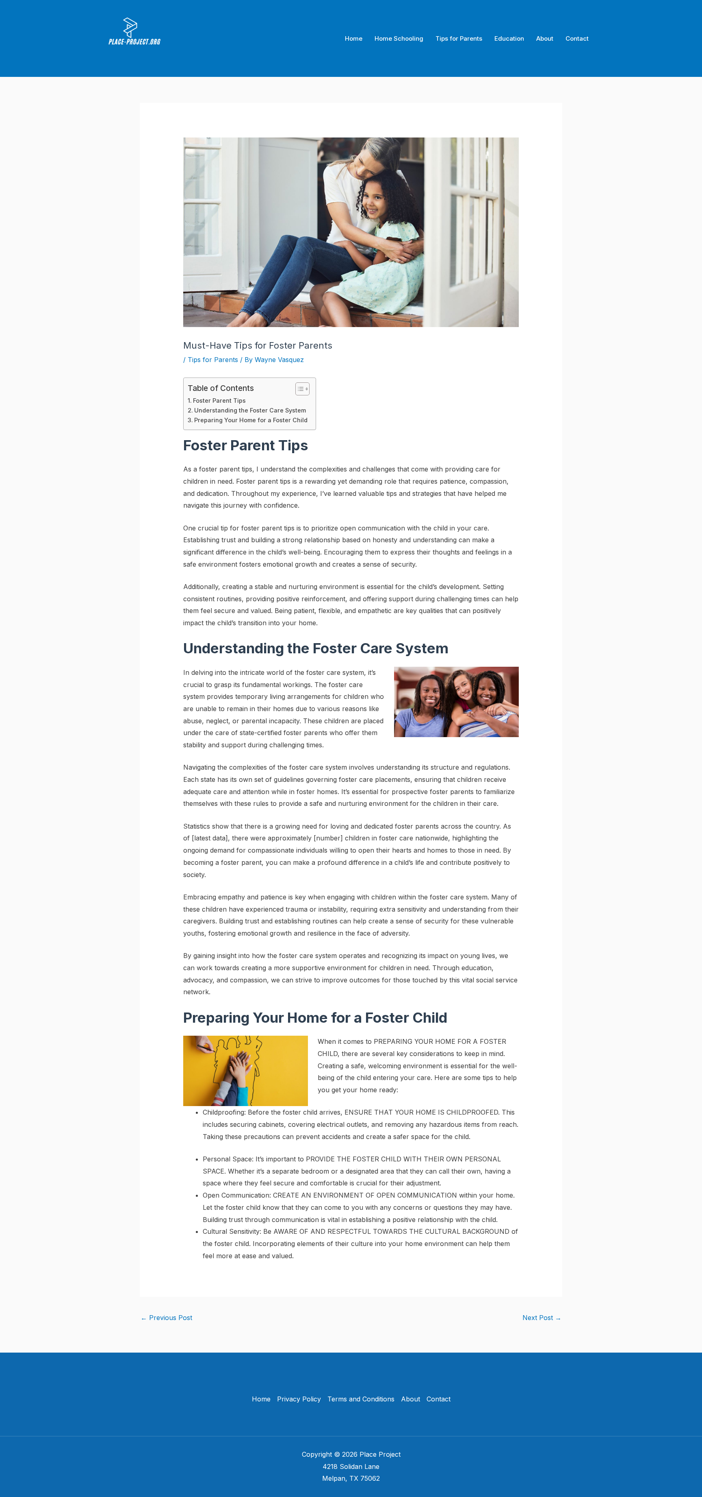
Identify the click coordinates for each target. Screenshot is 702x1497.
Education (509, 38)
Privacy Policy (299, 1399)
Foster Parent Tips (219, 400)
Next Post (541, 1318)
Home (353, 38)
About (544, 38)
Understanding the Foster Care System (250, 410)
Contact (577, 38)
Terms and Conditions (360, 1399)
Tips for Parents (459, 38)
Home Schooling (399, 38)
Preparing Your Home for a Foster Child (251, 420)
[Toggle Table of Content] (298, 389)
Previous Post (166, 1318)
